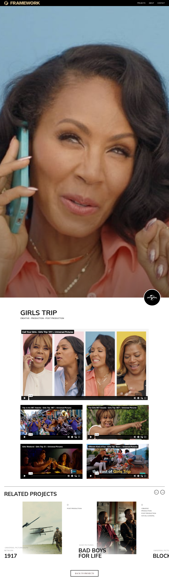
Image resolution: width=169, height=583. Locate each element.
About (151, 3)
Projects (141, 3)
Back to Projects (84, 573)
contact (161, 3)
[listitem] (37, 534)
